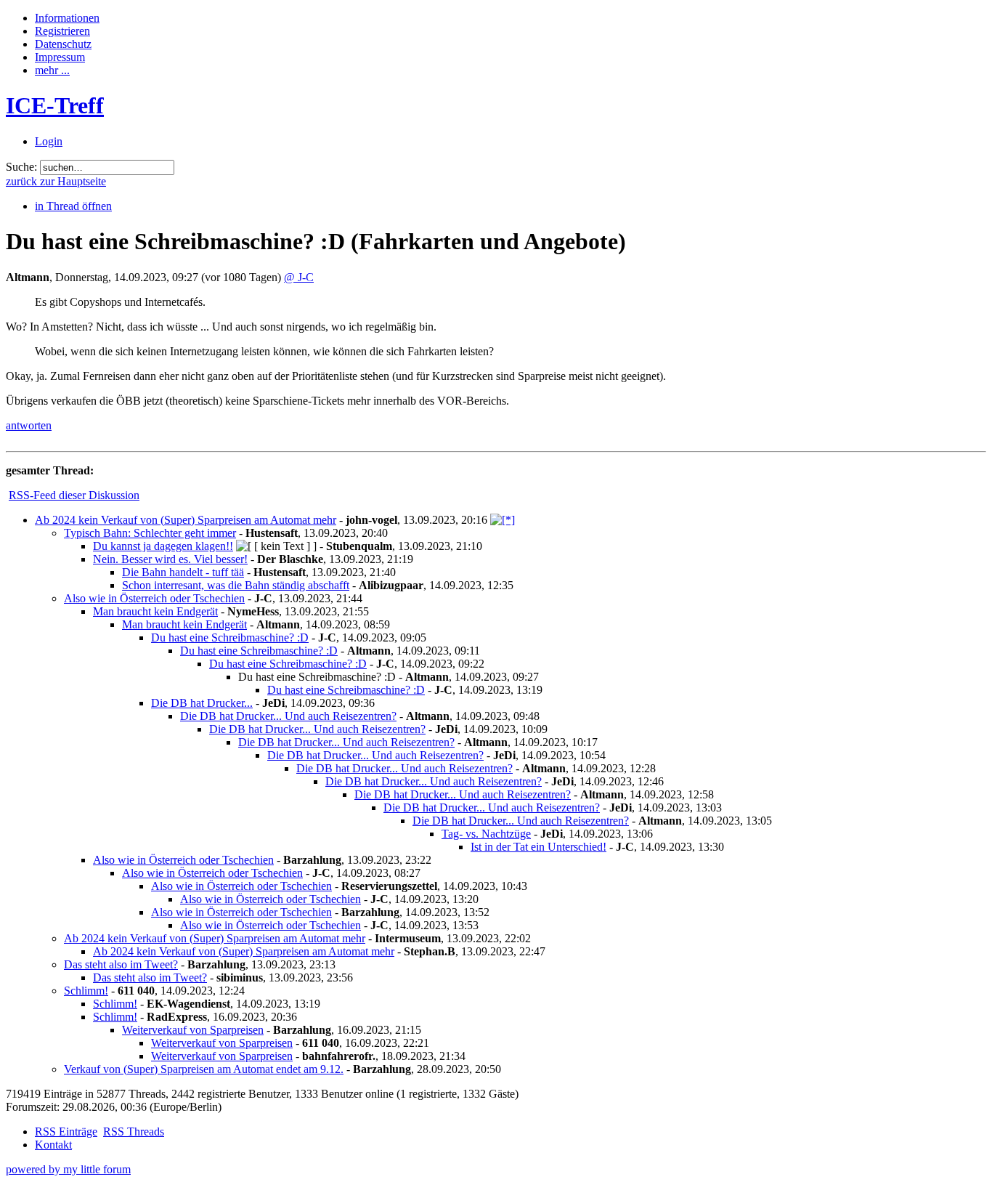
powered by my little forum (68, 1169)
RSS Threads (133, 1131)
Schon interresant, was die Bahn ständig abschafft (235, 585)
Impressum (60, 57)
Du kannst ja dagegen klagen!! (163, 546)
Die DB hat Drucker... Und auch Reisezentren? (288, 716)
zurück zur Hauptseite (56, 181)
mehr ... (52, 70)
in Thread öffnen (73, 206)
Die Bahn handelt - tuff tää (183, 572)
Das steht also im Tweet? (121, 964)
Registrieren (62, 31)
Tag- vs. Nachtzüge (486, 833)
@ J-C (299, 277)
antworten (29, 425)
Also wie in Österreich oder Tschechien (154, 598)
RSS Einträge (66, 1131)
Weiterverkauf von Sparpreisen (193, 1030)
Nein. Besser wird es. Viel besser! (170, 559)
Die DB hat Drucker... (202, 703)
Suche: (21, 167)
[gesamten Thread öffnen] (502, 520)
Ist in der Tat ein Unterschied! (538, 847)
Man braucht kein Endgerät (155, 611)
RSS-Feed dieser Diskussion (74, 495)
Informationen (67, 18)
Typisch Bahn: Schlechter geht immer (150, 533)
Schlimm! (86, 990)
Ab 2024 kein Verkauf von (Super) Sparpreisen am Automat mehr (185, 520)
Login (48, 141)
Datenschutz (63, 44)
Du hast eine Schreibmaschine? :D (230, 637)
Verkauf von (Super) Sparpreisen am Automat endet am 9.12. (203, 1069)
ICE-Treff (55, 105)
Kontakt (53, 1144)
